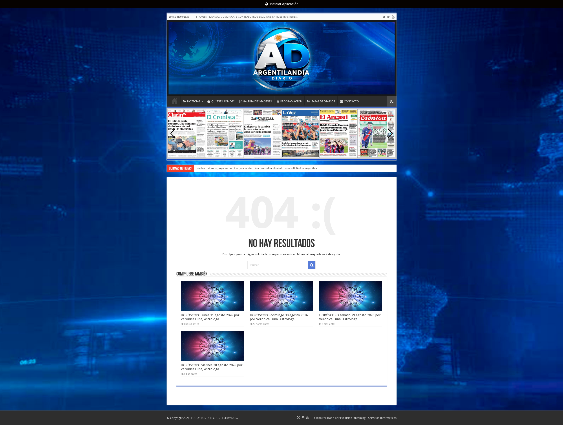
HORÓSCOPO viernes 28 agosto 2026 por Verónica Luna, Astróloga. (212, 367)
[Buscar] (311, 265)
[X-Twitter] (384, 17)
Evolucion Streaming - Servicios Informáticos (368, 417)
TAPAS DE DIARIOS (323, 101)
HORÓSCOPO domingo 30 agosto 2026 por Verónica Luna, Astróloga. (279, 317)
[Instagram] (389, 17)
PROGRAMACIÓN (291, 101)
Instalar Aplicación (283, 4)
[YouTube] (393, 17)
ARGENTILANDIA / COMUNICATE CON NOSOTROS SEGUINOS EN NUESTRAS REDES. (248, 16)
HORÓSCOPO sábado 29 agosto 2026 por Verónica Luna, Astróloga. (350, 317)
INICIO (174, 100)
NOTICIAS (193, 101)
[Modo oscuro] (392, 101)
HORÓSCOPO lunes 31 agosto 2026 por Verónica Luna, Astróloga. (210, 317)
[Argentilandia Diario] (282, 58)
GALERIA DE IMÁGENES (257, 101)
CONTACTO (351, 101)
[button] (390, 133)
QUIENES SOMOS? (223, 101)
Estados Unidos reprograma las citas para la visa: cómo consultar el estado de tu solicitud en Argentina (256, 168)
